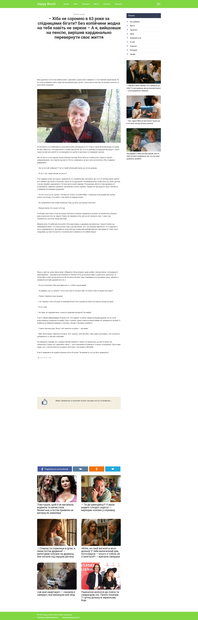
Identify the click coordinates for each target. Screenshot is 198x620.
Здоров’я (118, 4)
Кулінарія (85, 4)
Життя (96, 4)
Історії (132, 42)
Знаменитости (135, 38)
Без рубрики (135, 22)
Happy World (46, 4)
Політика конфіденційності (47, 617)
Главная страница (79, 14)
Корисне (106, 4)
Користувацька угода (70, 617)
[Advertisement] (79, 60)
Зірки (75, 4)
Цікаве (66, 4)
